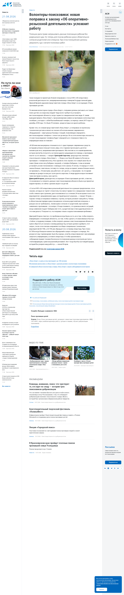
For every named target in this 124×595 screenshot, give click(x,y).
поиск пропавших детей (65, 301)
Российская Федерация (39, 297)
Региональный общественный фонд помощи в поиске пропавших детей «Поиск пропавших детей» (62, 304)
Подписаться (113, 49)
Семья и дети (62, 367)
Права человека (46, 452)
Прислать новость (110, 36)
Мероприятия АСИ (110, 33)
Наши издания (109, 41)
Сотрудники (108, 31)
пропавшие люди (78, 301)
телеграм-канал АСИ (55, 249)
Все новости (6, 386)
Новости (32, 10)
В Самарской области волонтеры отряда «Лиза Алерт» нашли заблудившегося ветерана (59, 267)
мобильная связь (53, 301)
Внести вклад (81, 288)
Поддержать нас (110, 43)
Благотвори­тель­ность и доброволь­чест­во (51, 47)
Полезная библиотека (112, 38)
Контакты (108, 28)
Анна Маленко (33, 47)
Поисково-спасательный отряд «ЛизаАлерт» (42, 306)
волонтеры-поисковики (40, 301)
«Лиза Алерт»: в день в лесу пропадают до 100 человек (48, 261)
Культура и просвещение (87, 365)
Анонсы (31, 420)
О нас (106, 26)
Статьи (31, 402)
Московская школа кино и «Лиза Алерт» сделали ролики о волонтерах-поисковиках (57, 264)
